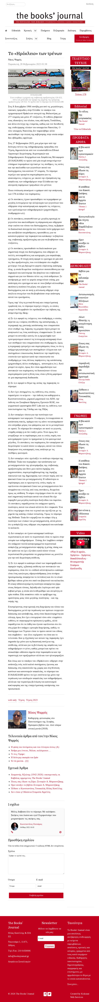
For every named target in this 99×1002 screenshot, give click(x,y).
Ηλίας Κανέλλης (54, 788)
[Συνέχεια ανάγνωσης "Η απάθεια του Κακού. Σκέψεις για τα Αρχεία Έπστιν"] (74, 197)
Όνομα (11, 879)
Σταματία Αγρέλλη (41, 792)
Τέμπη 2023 (32, 700)
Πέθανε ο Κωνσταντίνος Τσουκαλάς (28, 788)
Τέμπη (21, 700)
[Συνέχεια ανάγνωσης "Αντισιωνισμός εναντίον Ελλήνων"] (74, 301)
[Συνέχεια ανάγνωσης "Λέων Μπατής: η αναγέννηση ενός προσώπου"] (74, 326)
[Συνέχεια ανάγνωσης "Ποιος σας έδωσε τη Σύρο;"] (74, 173)
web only (12, 700)
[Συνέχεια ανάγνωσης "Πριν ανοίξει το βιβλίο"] (74, 245)
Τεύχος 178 (80, 94)
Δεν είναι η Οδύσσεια (21, 792)
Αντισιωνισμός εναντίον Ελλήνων (86, 298)
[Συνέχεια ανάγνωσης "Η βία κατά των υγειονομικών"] (74, 153)
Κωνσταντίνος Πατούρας (31, 824)
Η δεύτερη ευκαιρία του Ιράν (24, 757)
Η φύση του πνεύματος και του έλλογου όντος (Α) (35, 747)
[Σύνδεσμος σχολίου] (12, 832)
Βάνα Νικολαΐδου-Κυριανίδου (84, 307)
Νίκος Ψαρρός (15, 59)
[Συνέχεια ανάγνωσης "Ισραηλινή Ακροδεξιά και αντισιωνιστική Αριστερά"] (74, 372)
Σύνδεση (89, 4)
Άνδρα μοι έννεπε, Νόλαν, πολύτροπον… (31, 750)
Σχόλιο (11, 851)
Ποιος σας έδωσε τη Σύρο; (23, 781)
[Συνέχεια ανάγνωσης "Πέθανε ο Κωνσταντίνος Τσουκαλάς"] (74, 395)
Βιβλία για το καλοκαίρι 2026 (84, 276)
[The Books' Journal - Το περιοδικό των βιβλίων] (49, 16)
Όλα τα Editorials (82, 129)
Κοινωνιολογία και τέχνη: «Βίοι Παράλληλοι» (86, 221)
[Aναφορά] (60, 832)
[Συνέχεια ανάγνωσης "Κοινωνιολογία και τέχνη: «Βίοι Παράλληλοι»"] (74, 224)
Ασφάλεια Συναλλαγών (19, 961)
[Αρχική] (7, 31)
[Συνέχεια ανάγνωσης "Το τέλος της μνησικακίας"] (74, 117)
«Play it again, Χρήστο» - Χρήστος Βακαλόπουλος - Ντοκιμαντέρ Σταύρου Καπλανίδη (80, 560)
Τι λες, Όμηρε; (18, 754)
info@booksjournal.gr (18, 956)
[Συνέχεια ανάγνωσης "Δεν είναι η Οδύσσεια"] (74, 514)
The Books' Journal (41, 778)
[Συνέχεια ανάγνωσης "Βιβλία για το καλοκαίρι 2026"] (74, 279)
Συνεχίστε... (72, 984)
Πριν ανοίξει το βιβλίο (22, 785)
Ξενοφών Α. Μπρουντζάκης (50, 781)
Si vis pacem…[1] (19, 761)
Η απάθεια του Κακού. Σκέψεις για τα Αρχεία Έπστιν (84, 195)
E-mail (39, 879)
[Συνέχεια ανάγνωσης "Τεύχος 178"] (80, 79)
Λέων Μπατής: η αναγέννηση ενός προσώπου (85, 323)
